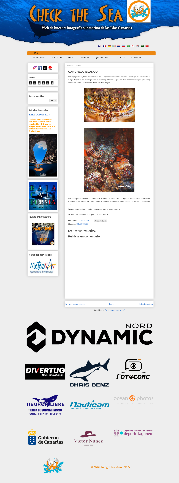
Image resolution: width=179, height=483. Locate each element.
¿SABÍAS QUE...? (103, 58)
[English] (100, 46)
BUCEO (71, 58)
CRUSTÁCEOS (82, 224)
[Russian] (124, 46)
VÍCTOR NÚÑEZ (38, 58)
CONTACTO (136, 58)
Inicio (111, 304)
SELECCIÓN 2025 (39, 114)
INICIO (35, 53)
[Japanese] (133, 46)
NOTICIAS (121, 58)
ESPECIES (85, 58)
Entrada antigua (146, 304)
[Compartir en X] (100, 220)
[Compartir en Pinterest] (105, 220)
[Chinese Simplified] (147, 46)
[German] (110, 46)
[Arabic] (143, 46)
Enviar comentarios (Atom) (115, 310)
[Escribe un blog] (98, 220)
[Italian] (114, 46)
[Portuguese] (129, 46)
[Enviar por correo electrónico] (95, 220)
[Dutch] (119, 46)
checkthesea (84, 220)
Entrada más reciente (75, 304)
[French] (105, 46)
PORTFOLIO (57, 58)
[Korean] (138, 46)
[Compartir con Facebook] (103, 220)
